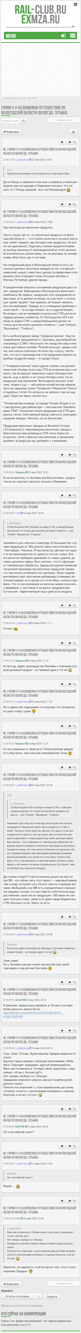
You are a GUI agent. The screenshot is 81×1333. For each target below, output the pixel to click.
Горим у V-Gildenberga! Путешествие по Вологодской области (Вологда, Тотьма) (34, 110)
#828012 (10, 701)
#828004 (10, 221)
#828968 (10, 1218)
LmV (17, 1218)
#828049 (10, 785)
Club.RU (40, 9)
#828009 (10, 623)
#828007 (10, 512)
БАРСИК (19, 1126)
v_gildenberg (22, 159)
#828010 (10, 660)
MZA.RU (40, 19)
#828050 (10, 934)
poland (19, 999)
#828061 (10, 999)
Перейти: (7, 1290)
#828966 (10, 1126)
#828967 (10, 1163)
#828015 (10, 743)
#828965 (10, 1048)
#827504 (10, 159)
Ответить (12, 131)
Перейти (52, 1296)
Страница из (64, 120)
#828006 (10, 472)
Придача (20, 472)
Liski (17, 512)
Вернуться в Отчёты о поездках (22, 1305)
